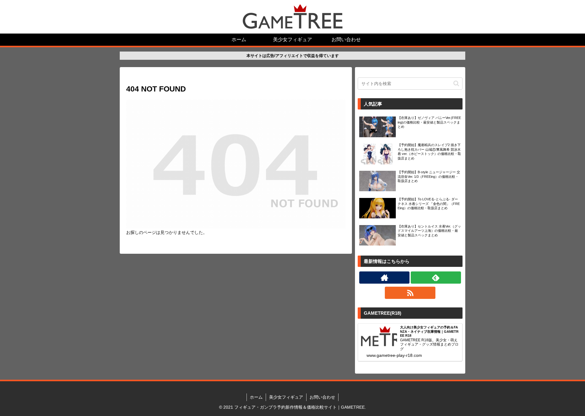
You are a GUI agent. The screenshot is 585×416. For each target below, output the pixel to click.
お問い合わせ (322, 397)
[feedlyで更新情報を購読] (436, 277)
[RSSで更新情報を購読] (410, 293)
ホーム (256, 397)
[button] (456, 83)
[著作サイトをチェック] (384, 277)
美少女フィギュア (286, 397)
